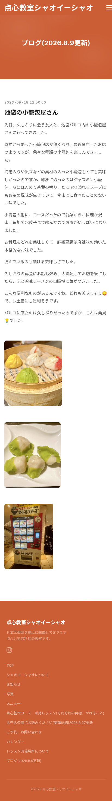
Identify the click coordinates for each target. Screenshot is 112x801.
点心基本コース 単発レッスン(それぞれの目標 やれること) (55, 713)
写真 (10, 694)
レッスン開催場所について (28, 751)
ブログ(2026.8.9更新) (24, 760)
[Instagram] (9, 650)
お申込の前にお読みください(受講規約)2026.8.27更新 (50, 722)
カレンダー (15, 741)
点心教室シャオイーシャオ (48, 7)
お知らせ (14, 684)
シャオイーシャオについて (28, 675)
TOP (10, 665)
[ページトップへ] (101, 794)
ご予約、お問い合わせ (24, 732)
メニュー (14, 703)
